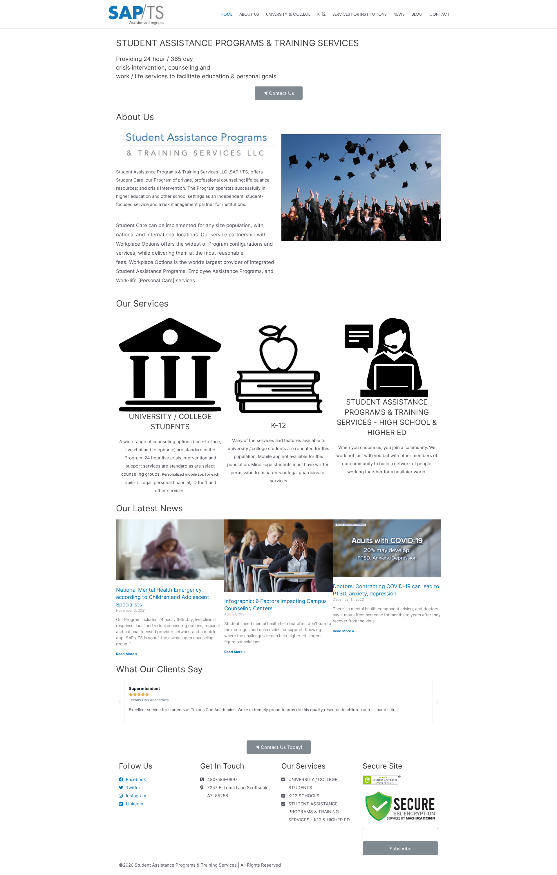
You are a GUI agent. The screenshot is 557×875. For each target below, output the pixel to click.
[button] (279, 93)
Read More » (127, 654)
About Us (135, 117)
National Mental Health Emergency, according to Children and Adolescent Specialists (162, 597)
